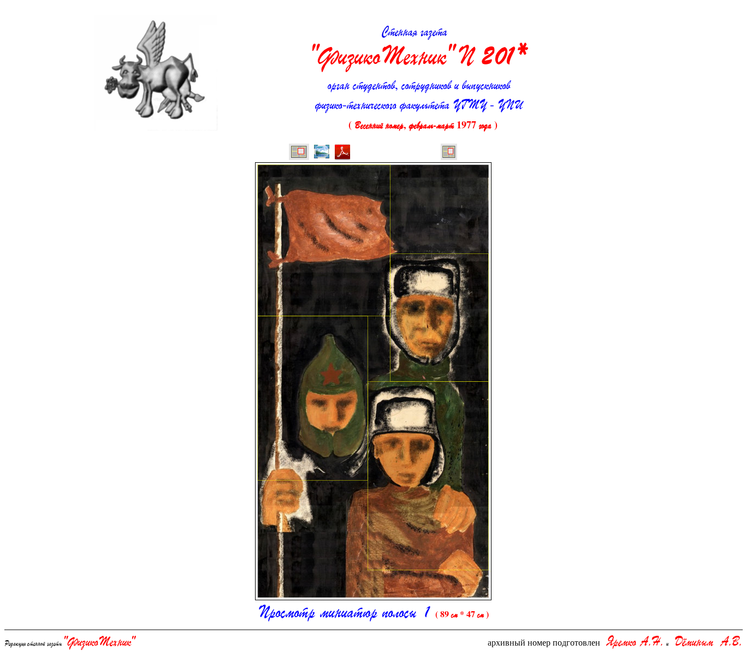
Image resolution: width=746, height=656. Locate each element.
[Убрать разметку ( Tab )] (449, 153)
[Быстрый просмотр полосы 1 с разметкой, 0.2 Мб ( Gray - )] (321, 153)
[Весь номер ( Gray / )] (299, 153)
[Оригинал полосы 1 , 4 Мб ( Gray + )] (342, 153)
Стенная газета (418, 47)
